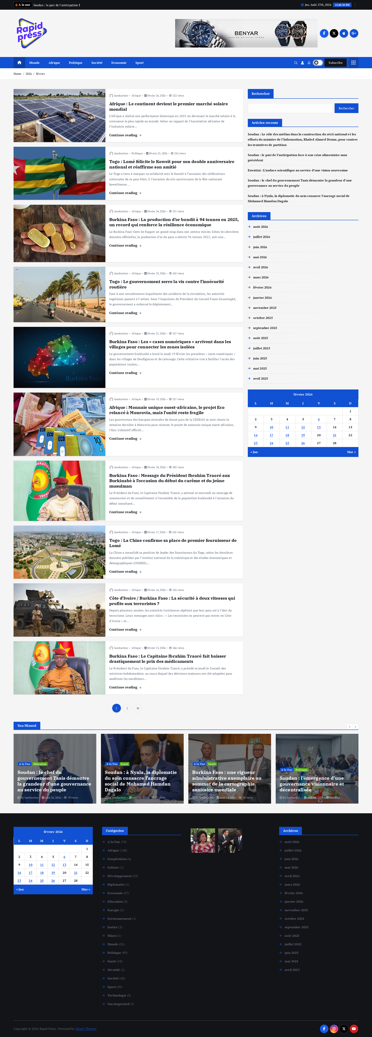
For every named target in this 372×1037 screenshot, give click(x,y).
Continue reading (124, 135)
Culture (113, 867)
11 (287, 427)
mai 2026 (260, 257)
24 (271, 443)
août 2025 (260, 338)
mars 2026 (261, 277)
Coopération (117, 859)
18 (287, 435)
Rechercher (261, 93)
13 (319, 427)
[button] (350, 727)
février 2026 (262, 287)
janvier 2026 (262, 297)
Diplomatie (116, 884)
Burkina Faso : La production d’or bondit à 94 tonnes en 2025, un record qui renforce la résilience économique (174, 222)
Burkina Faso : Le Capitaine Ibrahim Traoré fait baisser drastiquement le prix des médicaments (167, 658)
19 (303, 435)
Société (96, 62)
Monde (34, 62)
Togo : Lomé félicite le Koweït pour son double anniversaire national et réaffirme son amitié (171, 164)
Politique (76, 62)
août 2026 (260, 226)
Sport (139, 62)
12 (303, 427)
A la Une (24, 763)
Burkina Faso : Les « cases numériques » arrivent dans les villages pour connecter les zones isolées (170, 344)
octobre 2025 (263, 318)
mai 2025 (260, 368)
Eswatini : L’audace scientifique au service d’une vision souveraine (298, 170)
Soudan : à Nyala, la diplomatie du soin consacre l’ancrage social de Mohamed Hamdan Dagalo (53, 781)
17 (271, 435)
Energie (113, 910)
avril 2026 (260, 267)
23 (255, 443)
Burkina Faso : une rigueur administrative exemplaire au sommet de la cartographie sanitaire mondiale (139, 781)
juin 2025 (260, 358)
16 (255, 435)
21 (335, 435)
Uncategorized (118, 1004)
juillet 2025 (261, 348)
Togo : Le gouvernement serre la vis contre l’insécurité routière (166, 284)
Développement (120, 876)
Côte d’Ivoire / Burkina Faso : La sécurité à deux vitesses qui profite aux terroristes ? (172, 600)
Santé (37, 763)
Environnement (119, 918)
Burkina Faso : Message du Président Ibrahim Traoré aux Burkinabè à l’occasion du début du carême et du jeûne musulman (169, 480)
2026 (29, 74)
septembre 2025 (265, 328)
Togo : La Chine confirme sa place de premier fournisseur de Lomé (173, 542)
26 (303, 443)
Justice (113, 927)
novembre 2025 (264, 308)
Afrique (54, 62)
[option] (55, 769)
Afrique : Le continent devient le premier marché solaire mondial (168, 106)
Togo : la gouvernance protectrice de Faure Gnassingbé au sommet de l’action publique (310, 781)
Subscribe (336, 62)
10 (271, 427)
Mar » (351, 452)
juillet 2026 (261, 237)
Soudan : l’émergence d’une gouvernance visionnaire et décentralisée (224, 784)
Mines (112, 935)
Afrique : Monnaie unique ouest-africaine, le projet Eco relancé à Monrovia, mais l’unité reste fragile (167, 409)
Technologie (117, 995)
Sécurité (114, 970)
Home (18, 74)
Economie (119, 62)
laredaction (121, 95)
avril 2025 (260, 378)
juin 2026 (260, 247)
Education (115, 901)
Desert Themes (86, 1029)
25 (287, 443)
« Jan (254, 452)
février (40, 74)
